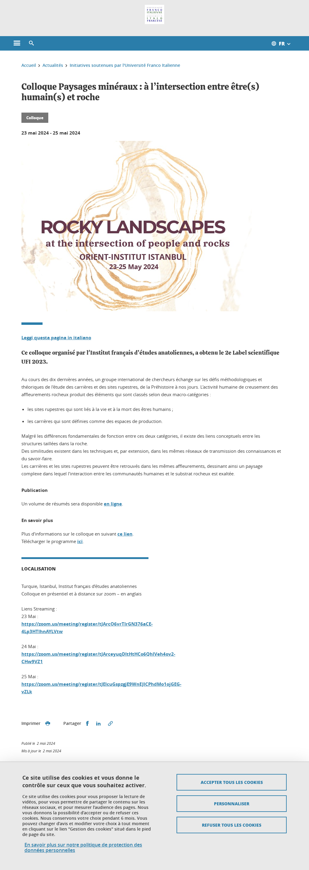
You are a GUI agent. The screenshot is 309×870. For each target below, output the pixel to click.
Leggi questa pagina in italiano (56, 337)
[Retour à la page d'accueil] (154, 14)
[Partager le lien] (110, 723)
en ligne (113, 504)
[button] (31, 43)
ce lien (124, 534)
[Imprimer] (47, 723)
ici (80, 541)
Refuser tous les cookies (231, 825)
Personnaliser (231, 803)
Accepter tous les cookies (232, 782)
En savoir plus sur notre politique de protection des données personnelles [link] (83, 847)
